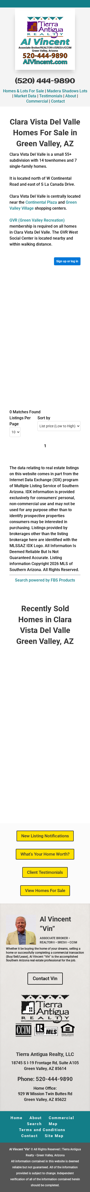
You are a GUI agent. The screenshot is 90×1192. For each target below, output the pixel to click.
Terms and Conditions (42, 1130)
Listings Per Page (20, 421)
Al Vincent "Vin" (20, 1149)
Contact (58, 101)
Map (53, 1124)
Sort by (44, 418)
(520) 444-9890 (45, 81)
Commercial (37, 101)
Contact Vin (45, 978)
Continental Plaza (41, 202)
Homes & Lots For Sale (23, 91)
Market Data (25, 96)
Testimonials (50, 96)
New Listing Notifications (45, 835)
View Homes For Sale (45, 890)
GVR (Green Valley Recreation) (37, 220)
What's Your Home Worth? (45, 854)
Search (34, 1124)
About (70, 96)
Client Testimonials (45, 872)
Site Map (54, 1136)
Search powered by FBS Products (45, 580)
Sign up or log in (67, 261)
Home (16, 1118)
